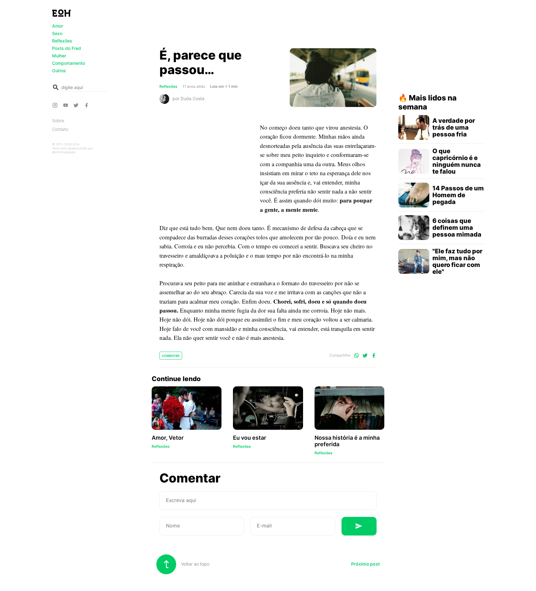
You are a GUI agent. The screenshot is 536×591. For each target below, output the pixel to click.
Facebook (87, 105)
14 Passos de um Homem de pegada (458, 195)
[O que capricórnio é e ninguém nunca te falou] (413, 161)
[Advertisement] (268, 26)
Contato (60, 129)
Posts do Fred (66, 48)
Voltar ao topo (194, 564)
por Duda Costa (188, 98)
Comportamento (68, 63)
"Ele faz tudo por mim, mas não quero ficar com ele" (457, 261)
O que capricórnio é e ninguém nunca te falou (456, 161)
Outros (59, 70)
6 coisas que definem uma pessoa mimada (456, 227)
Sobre (58, 120)
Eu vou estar (249, 437)
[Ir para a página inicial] (61, 13)
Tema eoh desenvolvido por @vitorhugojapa (72, 150)
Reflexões (62, 40)
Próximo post (365, 564)
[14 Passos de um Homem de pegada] (413, 195)
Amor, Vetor (168, 437)
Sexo (57, 33)
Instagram (56, 105)
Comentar (171, 356)
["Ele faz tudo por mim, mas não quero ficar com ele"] (413, 261)
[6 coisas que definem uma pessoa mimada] (413, 227)
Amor (57, 26)
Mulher (59, 55)
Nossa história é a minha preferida (347, 440)
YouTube (66, 105)
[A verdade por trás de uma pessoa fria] (413, 127)
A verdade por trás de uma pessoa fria (453, 127)
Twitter (77, 105)
